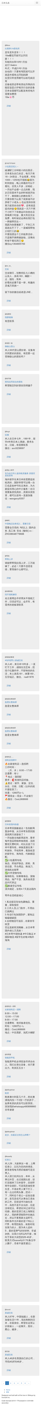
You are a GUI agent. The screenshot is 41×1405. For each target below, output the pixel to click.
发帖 (7, 1392)
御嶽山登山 (10, 346)
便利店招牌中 (11, 759)
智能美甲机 (10, 1057)
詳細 (9, 105)
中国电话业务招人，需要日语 (18, 523)
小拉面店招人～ (12, 166)
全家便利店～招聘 (13, 1009)
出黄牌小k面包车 (12, 48)
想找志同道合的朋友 (14, 381)
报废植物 (9, 317)
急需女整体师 (11, 702)
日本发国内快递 (12, 824)
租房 (7, 1092)
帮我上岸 (9, 559)
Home (8, 1390)
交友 (7, 269)
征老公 (8, 1159)
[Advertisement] (20, 20)
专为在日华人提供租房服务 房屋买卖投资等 (20, 474)
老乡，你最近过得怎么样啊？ (18, 1134)
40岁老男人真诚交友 (14, 660)
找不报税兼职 (11, 594)
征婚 (7, 434)
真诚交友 (9, 1312)
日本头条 (6, 2)
